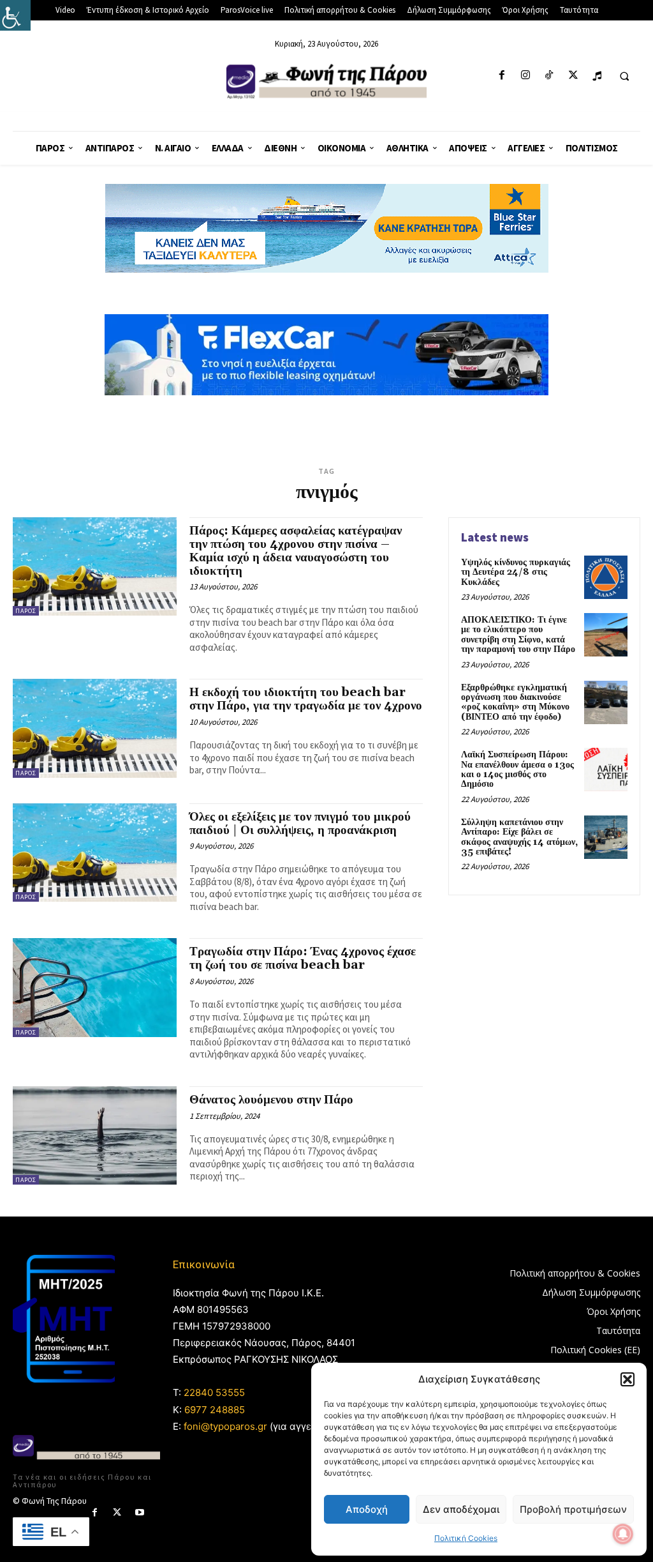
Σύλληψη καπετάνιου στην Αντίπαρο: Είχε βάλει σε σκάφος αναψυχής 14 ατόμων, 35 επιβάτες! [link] (519, 837)
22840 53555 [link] (214, 1392)
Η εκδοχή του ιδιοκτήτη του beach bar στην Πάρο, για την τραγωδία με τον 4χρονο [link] (305, 699)
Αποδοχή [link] (367, 1509)
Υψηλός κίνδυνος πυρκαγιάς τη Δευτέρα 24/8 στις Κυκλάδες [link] (515, 572)
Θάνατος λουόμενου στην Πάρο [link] (271, 1099)
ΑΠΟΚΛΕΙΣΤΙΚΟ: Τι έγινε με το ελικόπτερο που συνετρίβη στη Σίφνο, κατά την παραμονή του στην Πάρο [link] (518, 634)
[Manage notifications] (623, 1534)
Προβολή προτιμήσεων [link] (573, 1509)
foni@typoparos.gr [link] (225, 1426)
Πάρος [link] (25, 611)
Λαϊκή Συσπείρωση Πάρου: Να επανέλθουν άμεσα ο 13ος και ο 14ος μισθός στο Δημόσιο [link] (517, 769)
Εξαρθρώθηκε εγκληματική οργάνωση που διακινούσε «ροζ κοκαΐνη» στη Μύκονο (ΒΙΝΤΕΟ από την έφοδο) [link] (515, 702)
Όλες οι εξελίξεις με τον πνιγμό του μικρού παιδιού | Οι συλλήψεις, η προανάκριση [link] (300, 823)
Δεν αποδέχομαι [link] (461, 1509)
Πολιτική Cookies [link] (465, 1538)
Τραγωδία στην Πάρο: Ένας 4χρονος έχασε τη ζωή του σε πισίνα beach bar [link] (302, 958)
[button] (627, 1379)
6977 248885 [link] (214, 1410)
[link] (15, 15)
